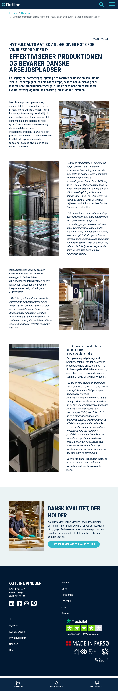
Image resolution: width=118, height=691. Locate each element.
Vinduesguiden (56, 687)
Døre (64, 588)
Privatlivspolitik (17, 637)
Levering (66, 601)
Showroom (18, 687)
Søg (101, 4)
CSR (63, 607)
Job (11, 619)
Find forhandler (97, 687)
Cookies (13, 644)
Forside (13, 13)
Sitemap (65, 613)
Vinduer (65, 582)
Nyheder (25, 13)
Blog (11, 650)
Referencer (67, 594)
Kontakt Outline (17, 631)
